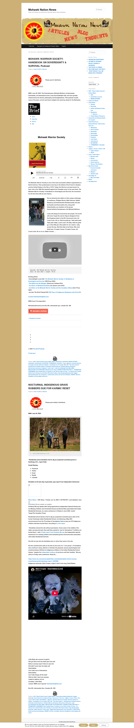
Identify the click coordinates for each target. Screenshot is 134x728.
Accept (83, 725)
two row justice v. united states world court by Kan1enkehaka (54, 374)
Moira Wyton (32, 500)
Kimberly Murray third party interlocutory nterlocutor (57, 703)
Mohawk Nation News (42, 9)
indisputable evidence (48, 552)
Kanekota (93, 137)
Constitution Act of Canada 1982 (57, 365)
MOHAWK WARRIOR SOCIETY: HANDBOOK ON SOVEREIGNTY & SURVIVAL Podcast (47, 62)
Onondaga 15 (92, 175)
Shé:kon (45, 69)
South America (95, 162)
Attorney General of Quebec (41, 365)
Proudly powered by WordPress (67, 722)
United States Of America (98, 116)
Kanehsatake (38, 363)
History (91, 147)
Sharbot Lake (94, 174)
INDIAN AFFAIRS (73, 361)
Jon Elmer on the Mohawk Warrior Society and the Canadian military (50, 288)
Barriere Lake (94, 156)
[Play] (55, 249)
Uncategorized (93, 181)
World (92, 152)
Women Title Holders (96, 164)
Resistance (94, 112)
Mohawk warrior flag (50, 370)
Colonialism (92, 102)
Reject (93, 725)
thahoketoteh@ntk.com (54, 684)
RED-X (90, 179)
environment (94, 160)
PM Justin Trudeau (52, 373)
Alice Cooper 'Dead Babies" (39, 699)
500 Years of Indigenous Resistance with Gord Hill (65, 292)
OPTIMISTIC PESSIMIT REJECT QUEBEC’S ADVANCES (95, 63)
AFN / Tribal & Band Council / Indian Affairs (44, 361)
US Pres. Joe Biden (54, 711)
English (64, 46)
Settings (103, 725)
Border (92, 158)
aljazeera (69, 363)
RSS (33, 124)
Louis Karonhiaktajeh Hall (61, 368)
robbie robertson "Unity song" (41, 709)
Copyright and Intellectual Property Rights (48, 46)
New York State (95, 177)
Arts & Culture (95, 129)
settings (71, 726)
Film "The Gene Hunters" (73, 365)
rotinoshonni (94, 141)
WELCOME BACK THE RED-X (97, 69)
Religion (93, 172)
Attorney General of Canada (60, 699)
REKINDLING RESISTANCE (96, 59)
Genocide (30, 698)
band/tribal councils (96, 97)
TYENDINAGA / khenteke (55, 363)
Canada (93, 104)
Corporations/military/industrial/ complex (66, 696)
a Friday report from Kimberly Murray (52, 532)
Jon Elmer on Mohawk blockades (39, 286)
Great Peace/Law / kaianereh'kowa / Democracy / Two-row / (49, 698)
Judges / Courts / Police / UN (72, 698)
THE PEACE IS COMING (95, 67)
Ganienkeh (65, 361)
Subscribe (31, 46)
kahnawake (31, 363)
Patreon (34, 121)
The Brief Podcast (38, 349)
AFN (92, 95)
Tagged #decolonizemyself (57, 709)
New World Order (93, 166)
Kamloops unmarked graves (53, 366)
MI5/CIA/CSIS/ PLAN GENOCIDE (36, 370)
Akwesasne (59, 361)
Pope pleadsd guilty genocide (65, 373)
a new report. (61, 523)
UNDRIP (73, 374)
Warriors (95, 114)
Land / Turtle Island (94, 154)
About (33, 116)
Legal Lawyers (95, 150)
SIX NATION (45, 363)
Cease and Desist (93, 100)
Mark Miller (71, 368)
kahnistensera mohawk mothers (36, 366)
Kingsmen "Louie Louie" (48, 368)
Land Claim (94, 139)
